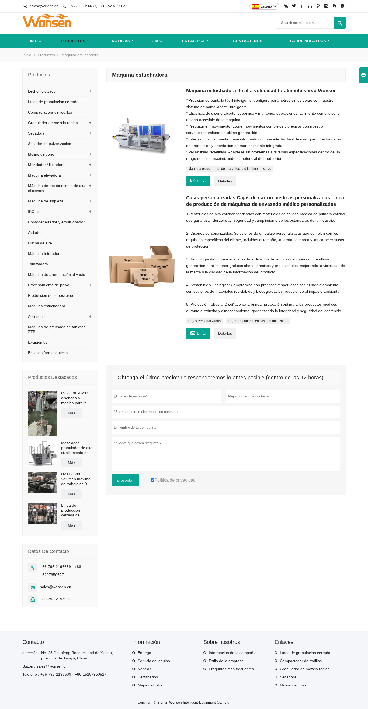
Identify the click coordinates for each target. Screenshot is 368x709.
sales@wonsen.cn (44, 6)
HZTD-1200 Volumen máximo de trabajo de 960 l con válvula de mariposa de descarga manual (76, 479)
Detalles (225, 181)
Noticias (144, 669)
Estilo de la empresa (226, 661)
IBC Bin (34, 211)
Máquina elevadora (44, 175)
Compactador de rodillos (301, 661)
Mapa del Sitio (150, 685)
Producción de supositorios (51, 295)
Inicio (35, 41)
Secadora (36, 133)
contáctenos (247, 41)
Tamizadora (38, 264)
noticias (121, 41)
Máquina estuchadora (46, 306)
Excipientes (37, 342)
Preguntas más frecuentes (231, 669)
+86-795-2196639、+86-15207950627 (98, 6)
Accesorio (36, 316)
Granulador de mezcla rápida (53, 123)
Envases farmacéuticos (48, 353)
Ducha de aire (40, 243)
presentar (125, 480)
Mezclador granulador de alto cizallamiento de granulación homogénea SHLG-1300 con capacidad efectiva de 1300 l (76, 448)
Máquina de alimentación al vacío (56, 274)
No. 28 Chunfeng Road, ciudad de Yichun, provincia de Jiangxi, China (77, 655)
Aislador (35, 232)
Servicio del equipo (154, 661)
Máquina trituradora (45, 253)
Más (71, 413)
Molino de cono (41, 154)
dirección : (31, 653)
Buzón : (28, 666)
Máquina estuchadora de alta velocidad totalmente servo (229, 169)
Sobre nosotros (308, 41)
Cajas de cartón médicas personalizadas (258, 321)
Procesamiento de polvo (48, 285)
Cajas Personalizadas (204, 321)
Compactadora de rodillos (50, 112)
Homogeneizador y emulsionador (56, 222)
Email (198, 180)
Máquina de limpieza (45, 201)
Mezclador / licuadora (46, 165)
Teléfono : (30, 674)
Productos (73, 41)
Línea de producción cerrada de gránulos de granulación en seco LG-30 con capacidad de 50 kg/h (75, 510)
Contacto (33, 642)
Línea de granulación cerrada (53, 102)
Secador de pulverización (49, 144)
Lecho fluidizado (42, 91)
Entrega (144, 653)
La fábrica (193, 41)
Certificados (148, 677)
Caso (157, 41)
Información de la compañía (232, 653)
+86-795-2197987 (55, 599)
